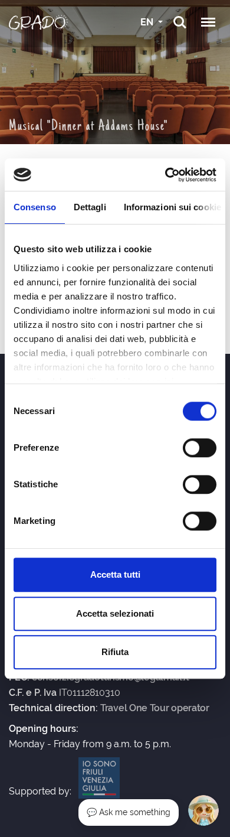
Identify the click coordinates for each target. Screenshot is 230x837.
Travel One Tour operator (154, 708)
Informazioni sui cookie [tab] (172, 207)
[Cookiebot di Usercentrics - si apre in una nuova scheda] (165, 175)
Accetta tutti (115, 574)
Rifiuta (115, 652)
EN (148, 22)
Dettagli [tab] (90, 207)
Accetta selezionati (115, 613)
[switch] (199, 447)
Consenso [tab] (35, 207)
